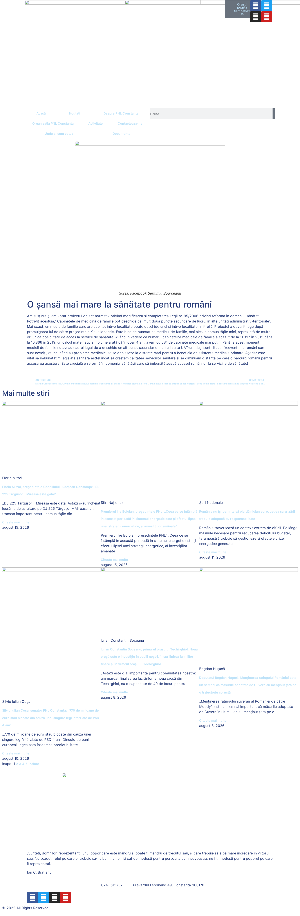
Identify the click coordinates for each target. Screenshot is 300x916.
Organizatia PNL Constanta (53, 123)
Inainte (34, 764)
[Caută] (274, 113)
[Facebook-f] (255, 5)
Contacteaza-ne (130, 123)
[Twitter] (266, 5)
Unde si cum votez (59, 133)
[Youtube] (266, 16)
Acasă (41, 113)
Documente (121, 133)
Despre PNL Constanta (120, 113)
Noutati (74, 113)
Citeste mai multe (15, 522)
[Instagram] (255, 16)
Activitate (95, 123)
